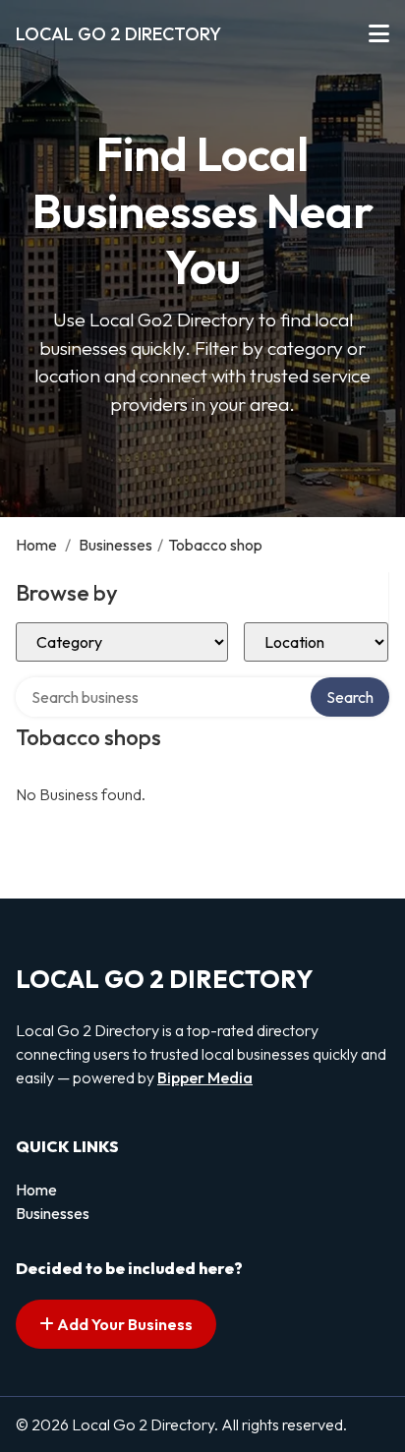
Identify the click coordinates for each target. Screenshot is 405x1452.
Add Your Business (123, 1324)
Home (36, 544)
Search (350, 697)
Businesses (115, 544)
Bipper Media (205, 1077)
